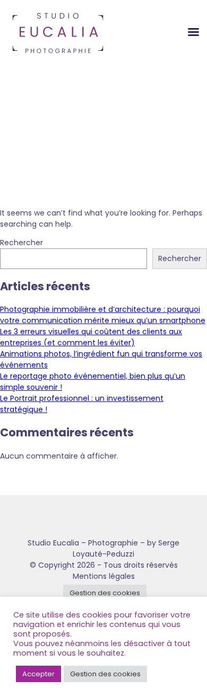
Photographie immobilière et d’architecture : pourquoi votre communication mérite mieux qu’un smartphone (102, 315)
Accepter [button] (38, 674)
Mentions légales (104, 576)
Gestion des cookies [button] (105, 593)
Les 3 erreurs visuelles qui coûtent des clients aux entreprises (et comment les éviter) (91, 337)
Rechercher (21, 242)
